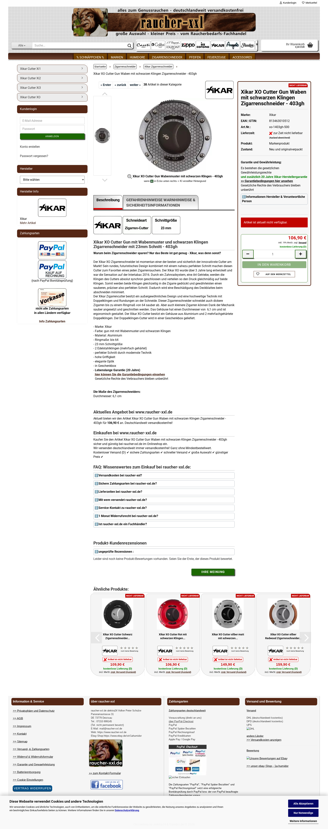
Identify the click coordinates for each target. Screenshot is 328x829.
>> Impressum (22, 726)
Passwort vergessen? (34, 156)
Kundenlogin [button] (289, 2)
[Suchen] (129, 45)
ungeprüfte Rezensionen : (116, 551)
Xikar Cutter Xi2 (30, 78)
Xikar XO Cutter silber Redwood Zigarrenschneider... (283, 636)
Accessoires (242, 57)
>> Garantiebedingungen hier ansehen (267, 181)
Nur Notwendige (303, 812)
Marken (117, 57)
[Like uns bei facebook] (107, 784)
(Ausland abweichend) (279, 138)
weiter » (135, 85)
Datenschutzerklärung (127, 810)
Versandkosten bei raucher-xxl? (120, 475)
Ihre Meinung (213, 572)
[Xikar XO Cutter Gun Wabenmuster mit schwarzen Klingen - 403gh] (175, 135)
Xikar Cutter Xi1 (30, 69)
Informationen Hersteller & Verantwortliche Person (273, 199)
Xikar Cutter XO (30, 97)
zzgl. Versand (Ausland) (123, 672)
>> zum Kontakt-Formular (105, 773)
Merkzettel (310, 2)
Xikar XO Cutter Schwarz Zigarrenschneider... (117, 636)
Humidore (137, 57)
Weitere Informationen (303, 821)
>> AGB (18, 718)
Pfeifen (195, 57)
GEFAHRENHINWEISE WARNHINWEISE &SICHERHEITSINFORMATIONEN (160, 203)
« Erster (106, 85)
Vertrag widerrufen (32, 788)
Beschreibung (108, 200)
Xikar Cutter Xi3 (30, 88)
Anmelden (52, 136)
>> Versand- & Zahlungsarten (31, 749)
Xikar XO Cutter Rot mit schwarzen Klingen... (173, 636)
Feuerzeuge (216, 57)
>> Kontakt (20, 733)
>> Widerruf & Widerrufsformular (33, 756)
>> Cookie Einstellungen (28, 779)
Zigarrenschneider (167, 57)
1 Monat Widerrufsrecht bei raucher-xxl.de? (128, 516)
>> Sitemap (20, 741)
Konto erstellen (30, 147)
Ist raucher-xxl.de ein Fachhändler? (123, 524)
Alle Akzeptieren (303, 803)
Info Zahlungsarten (52, 321)
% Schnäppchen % (90, 57)
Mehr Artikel (28, 223)
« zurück (120, 85)
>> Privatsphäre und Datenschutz (34, 710)
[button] (104, 94)
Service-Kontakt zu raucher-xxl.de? (123, 508)
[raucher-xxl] (164, 22)
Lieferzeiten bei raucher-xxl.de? (120, 491)
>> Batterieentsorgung (26, 772)
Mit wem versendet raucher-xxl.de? (123, 500)
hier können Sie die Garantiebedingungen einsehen (130, 374)
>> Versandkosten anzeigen (264, 739)
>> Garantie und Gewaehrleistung (34, 764)
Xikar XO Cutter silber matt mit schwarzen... (228, 636)
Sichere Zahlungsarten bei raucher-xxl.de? (128, 483)
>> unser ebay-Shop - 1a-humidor (268, 766)
